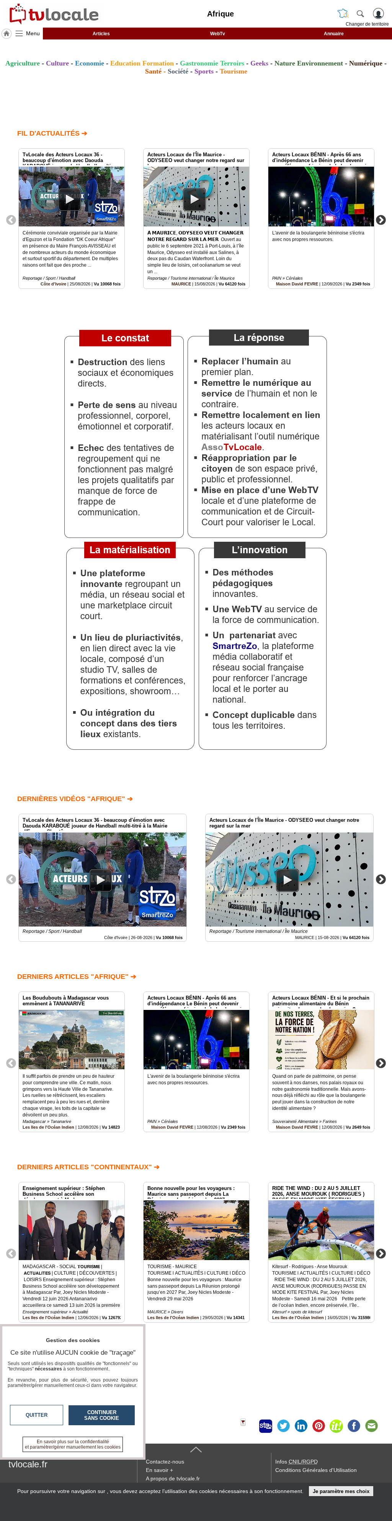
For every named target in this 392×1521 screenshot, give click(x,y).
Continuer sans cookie (101, 1415)
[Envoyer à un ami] (371, 1426)
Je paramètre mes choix (341, 1491)
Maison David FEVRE (297, 284)
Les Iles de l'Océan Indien (48, 1127)
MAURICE (181, 284)
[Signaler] (248, 1426)
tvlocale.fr (27, 1464)
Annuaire (334, 33)
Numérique (365, 63)
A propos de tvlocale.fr (173, 1478)
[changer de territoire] (343, 13)
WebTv (217, 33)
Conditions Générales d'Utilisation (316, 1470)
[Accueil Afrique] (6, 33)
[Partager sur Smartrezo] (265, 1426)
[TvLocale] (53, 14)
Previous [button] (11, 219)
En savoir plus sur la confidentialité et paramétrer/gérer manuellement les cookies (73, 1444)
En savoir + (159, 1470)
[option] (71, 218)
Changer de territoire (367, 24)
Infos (296, 1462)
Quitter (36, 1415)
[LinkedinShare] (301, 1426)
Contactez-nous (165, 1462)
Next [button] (381, 219)
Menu (33, 33)
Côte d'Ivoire (53, 284)
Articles (101, 33)
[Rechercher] (360, 13)
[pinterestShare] (318, 1426)
